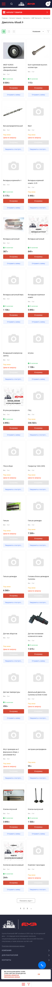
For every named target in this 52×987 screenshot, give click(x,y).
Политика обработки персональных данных (12, 976)
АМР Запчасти (36, 18)
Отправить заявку (13, 95)
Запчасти (26, 18)
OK (39, 974)
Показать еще (25, 901)
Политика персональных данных (13, 946)
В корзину (14, 88)
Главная (5, 18)
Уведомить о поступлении (14, 149)
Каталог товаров (15, 18)
